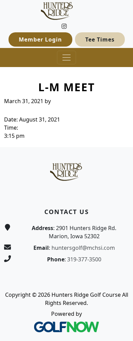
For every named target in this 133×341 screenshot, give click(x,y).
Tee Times (100, 39)
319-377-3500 (84, 259)
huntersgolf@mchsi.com (83, 247)
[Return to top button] (120, 134)
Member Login (40, 39)
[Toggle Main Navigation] (66, 57)
